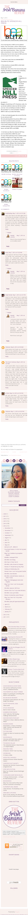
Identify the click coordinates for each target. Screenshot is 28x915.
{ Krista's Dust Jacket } (11, 763)
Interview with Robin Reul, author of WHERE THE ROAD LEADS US (12, 739)
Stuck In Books (8, 708)
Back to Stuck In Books (9, 709)
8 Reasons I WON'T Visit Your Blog (12, 751)
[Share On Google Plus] (23, 155)
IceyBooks (6, 753)
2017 (5, 516)
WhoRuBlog (7, 737)
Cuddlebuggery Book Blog (13, 775)
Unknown (7, 347)
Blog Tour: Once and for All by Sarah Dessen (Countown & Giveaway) (12, 783)
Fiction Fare (7, 731)
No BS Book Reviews (10, 697)
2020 (5, 514)
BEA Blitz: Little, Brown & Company (14, 564)
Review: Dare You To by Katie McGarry (15, 590)
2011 (5, 617)
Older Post (23, 452)
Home (14, 452)
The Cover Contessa (10, 362)
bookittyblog (8, 213)
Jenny (6, 252)
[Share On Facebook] (21, 155)
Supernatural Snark (10, 787)
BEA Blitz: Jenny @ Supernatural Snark (14, 601)
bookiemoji (7, 781)
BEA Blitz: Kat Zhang (10, 559)
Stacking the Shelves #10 (15, 637)
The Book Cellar (9, 743)
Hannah (12, 235)
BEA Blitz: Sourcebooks (11, 573)
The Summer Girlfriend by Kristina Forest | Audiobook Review (12, 688)
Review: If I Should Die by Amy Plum (14, 566)
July (6, 540)
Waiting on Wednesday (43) (12, 569)
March (6, 607)
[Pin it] (25, 155)
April (6, 604)
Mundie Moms (8, 724)
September (8, 535)
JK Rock (7, 393)
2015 (5, 521)
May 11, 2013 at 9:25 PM (17, 411)
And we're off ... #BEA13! (11, 547)
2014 (5, 523)
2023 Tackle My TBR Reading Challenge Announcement (11, 714)
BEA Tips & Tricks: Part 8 (11, 562)
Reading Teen (8, 749)
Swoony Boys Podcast (11, 718)
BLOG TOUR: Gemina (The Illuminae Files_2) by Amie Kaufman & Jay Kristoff (13, 795)
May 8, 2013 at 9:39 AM (17, 347)
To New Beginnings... (14, 659)
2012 (5, 614)
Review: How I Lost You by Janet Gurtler (15, 571)
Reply (6, 229)
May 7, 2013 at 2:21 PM (19, 295)
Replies (9, 232)
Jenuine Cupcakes (9, 792)
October (7, 533)
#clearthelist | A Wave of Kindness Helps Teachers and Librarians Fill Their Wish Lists (12, 727)
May (6, 545)
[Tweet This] (19, 155)
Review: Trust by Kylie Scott (16, 669)
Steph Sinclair (8, 295)
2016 (5, 518)
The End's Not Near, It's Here (16, 626)
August (7, 537)
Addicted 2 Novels (9, 757)
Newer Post (5, 452)
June (6, 542)
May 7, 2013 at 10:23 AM (15, 252)
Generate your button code (9, 837)
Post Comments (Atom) (14, 455)
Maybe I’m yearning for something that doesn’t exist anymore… (13, 694)
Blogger (17, 912)
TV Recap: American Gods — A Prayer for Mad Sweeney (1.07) (13, 777)
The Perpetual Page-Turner (13, 692)
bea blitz (16, 153)
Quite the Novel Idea (10, 703)
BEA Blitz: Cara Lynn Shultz (12, 593)
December (8, 528)
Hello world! (6, 705)
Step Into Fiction (9, 769)
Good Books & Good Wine (12, 686)
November (8, 530)
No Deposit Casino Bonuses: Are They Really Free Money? (13, 700)
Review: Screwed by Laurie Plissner (14, 595)
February (7, 609)
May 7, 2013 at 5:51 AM (19, 213)
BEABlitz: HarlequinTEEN (11, 557)
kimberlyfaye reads (10, 712)
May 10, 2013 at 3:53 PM (16, 393)
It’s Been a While (7, 755)
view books (21, 849)
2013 (5, 526)
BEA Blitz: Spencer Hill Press (12, 588)
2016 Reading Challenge (14, 842)
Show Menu (14, 2)
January (7, 611)
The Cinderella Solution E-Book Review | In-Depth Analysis (13, 745)
